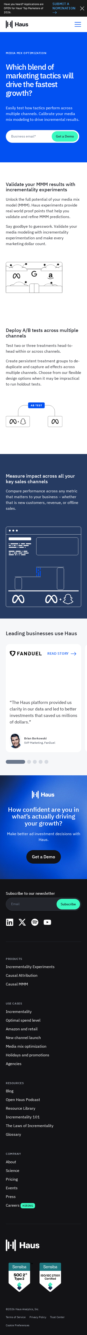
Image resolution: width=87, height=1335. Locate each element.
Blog (9, 1090)
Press (11, 1196)
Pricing (12, 1179)
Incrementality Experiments (30, 966)
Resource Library (20, 1108)
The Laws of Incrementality (29, 1125)
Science (12, 1170)
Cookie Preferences (17, 1325)
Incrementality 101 (23, 1117)
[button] (76, 24)
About (11, 1161)
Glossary (13, 1134)
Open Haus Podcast (23, 1099)
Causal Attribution (21, 975)
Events (12, 1187)
